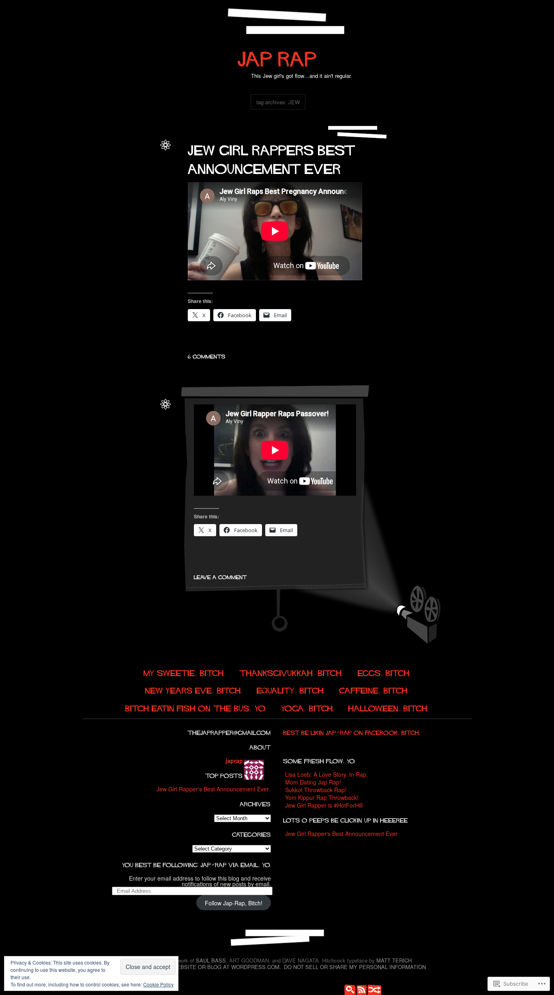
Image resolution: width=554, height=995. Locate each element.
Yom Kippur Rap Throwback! (322, 797)
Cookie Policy (158, 984)
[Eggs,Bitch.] (384, 672)
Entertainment (122, 169)
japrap (148, 151)
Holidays (110, 437)
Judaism (144, 178)
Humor (104, 178)
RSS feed (360, 989)
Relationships (140, 213)
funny (88, 178)
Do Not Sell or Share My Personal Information (355, 967)
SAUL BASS (211, 960)
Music (131, 187)
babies (146, 160)
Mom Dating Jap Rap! (313, 782)
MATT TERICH (394, 960)
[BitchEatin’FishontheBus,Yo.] (196, 707)
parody (96, 195)
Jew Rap (123, 178)
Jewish (103, 239)
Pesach (118, 481)
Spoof (148, 446)
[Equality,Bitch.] (290, 689)
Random (372, 989)
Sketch (132, 446)
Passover (100, 446)
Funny (130, 231)
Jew (88, 239)
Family (147, 169)
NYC (149, 437)
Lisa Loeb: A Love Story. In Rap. (326, 774)
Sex (151, 248)
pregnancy (117, 195)
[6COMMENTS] (206, 355)
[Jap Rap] (277, 55)
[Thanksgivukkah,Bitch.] (291, 672)
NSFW (147, 187)
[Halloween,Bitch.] (388, 707)
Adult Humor (123, 160)
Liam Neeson (101, 472)
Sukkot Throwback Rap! (315, 790)
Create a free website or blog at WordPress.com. (204, 967)
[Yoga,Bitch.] (308, 707)
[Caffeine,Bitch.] (374, 689)
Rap (149, 204)
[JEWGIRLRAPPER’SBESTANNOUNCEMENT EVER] (273, 157)
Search (348, 989)
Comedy (95, 169)
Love (94, 187)
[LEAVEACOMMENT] (220, 576)
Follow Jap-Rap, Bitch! (233, 903)
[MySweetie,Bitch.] (184, 672)
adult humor (124, 222)
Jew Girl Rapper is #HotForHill (324, 805)
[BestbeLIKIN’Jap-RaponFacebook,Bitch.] (351, 731)
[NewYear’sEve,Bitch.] (194, 689)
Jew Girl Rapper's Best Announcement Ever (213, 789)
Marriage (112, 187)
